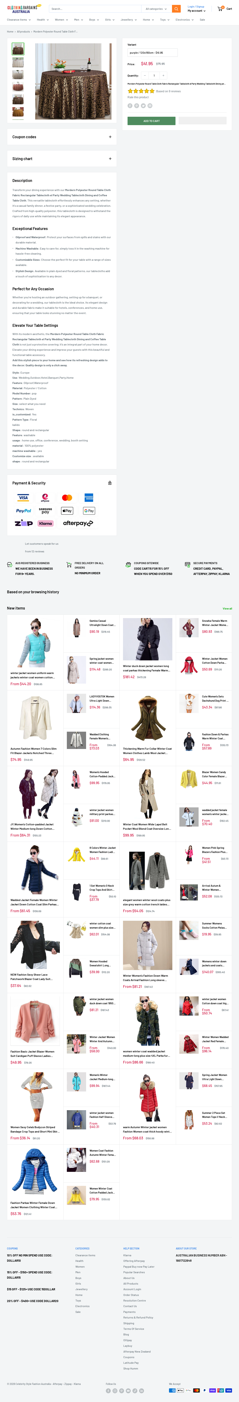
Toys (163, 19)
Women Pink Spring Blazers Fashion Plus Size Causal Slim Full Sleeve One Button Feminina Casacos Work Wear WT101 (214, 850)
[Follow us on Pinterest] (121, 1390)
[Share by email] (149, 105)
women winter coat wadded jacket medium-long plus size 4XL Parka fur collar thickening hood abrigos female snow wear (146, 1054)
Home (146, 19)
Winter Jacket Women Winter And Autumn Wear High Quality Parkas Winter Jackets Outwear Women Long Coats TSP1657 (103, 1039)
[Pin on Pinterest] (136, 105)
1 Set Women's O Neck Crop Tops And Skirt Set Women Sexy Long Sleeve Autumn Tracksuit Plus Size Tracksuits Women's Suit (102, 888)
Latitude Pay (131, 1362)
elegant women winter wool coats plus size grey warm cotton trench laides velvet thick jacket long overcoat (146, 902)
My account (195, 10)
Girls (108, 19)
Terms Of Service (133, 1328)
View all (228, 608)
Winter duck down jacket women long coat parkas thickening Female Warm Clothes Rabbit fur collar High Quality (146, 668)
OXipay (127, 1340)
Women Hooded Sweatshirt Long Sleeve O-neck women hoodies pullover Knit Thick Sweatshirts (102, 964)
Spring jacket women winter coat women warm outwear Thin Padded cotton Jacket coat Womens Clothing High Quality (102, 661)
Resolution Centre (134, 1300)
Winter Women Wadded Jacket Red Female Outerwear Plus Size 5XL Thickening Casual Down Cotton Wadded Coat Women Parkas (215, 1039)
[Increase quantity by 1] (163, 75)
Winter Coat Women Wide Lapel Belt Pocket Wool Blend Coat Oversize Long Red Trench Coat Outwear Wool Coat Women (146, 827)
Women (59, 19)
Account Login (132, 1289)
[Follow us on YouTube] (128, 1390)
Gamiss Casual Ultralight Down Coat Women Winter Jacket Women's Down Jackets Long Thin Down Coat (103, 623)
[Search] (176, 9)
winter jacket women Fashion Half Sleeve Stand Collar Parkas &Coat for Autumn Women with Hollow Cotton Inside (102, 1115)
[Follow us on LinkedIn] (141, 1390)
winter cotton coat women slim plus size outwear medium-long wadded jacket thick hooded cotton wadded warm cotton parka (103, 926)
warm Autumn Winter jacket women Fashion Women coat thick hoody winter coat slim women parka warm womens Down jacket (147, 1129)
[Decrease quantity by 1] (145, 75)
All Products (130, 1283)
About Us (129, 1278)
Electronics (183, 19)
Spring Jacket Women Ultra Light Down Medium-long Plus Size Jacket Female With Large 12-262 (215, 1077)
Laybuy (127, 1345)
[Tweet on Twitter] (143, 105)
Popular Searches (134, 1272)
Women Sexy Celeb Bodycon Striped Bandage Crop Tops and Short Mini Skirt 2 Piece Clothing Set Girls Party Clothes (34, 1129)
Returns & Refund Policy (138, 1317)
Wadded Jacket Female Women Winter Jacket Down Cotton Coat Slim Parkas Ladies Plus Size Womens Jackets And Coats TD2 (34, 902)
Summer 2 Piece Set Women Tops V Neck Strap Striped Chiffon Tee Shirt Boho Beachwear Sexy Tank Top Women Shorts (214, 1115)
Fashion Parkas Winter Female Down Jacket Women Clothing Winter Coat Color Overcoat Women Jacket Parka (32, 1205)
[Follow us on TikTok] (134, 1390)
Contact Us (130, 1306)
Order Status (131, 1294)
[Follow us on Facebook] (108, 1390)
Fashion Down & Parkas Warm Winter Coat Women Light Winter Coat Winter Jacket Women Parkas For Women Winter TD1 (215, 737)
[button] (203, 120)
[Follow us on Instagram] (115, 1390)
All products (23, 31)
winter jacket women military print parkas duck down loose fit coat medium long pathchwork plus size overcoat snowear (102, 812)
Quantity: (133, 75)
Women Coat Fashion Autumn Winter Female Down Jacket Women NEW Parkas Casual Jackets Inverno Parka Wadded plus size (103, 1153)
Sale (202, 19)
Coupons (128, 1357)
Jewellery (127, 19)
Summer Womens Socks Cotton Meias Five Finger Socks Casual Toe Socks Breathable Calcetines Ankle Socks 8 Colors (215, 926)
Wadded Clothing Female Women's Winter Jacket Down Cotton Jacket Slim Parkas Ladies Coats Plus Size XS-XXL (101, 737)
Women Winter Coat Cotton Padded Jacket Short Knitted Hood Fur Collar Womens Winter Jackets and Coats (103, 1191)
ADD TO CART (151, 120)
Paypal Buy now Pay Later (138, 1266)
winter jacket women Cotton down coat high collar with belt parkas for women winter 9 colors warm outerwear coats (215, 1001)
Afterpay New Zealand (137, 1351)
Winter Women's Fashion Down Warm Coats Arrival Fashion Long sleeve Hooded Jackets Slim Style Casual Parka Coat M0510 (147, 978)
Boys (92, 19)
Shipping (128, 1323)
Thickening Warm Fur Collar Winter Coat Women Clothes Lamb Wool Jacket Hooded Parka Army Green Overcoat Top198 (147, 751)
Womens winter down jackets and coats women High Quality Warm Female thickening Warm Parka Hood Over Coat (214, 964)
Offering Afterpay (134, 1260)
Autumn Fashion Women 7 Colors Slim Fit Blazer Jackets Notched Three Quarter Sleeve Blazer (33, 751)
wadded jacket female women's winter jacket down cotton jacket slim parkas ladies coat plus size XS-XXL (215, 812)
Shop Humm (130, 1368)
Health (41, 19)
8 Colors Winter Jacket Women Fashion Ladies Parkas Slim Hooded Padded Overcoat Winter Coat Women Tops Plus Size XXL (103, 850)
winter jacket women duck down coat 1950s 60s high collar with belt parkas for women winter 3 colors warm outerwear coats (102, 1001)
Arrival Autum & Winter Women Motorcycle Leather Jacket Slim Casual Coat (213, 888)
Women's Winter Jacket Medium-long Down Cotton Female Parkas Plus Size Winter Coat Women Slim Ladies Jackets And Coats (101, 1077)
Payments (129, 1311)
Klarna (127, 1255)
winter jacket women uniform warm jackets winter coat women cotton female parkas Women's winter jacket (33, 675)
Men (76, 19)
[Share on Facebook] (130, 105)
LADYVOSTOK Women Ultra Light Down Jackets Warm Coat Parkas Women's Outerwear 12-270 (102, 699)
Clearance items (17, 19)
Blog (126, 1334)
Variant (132, 44)
